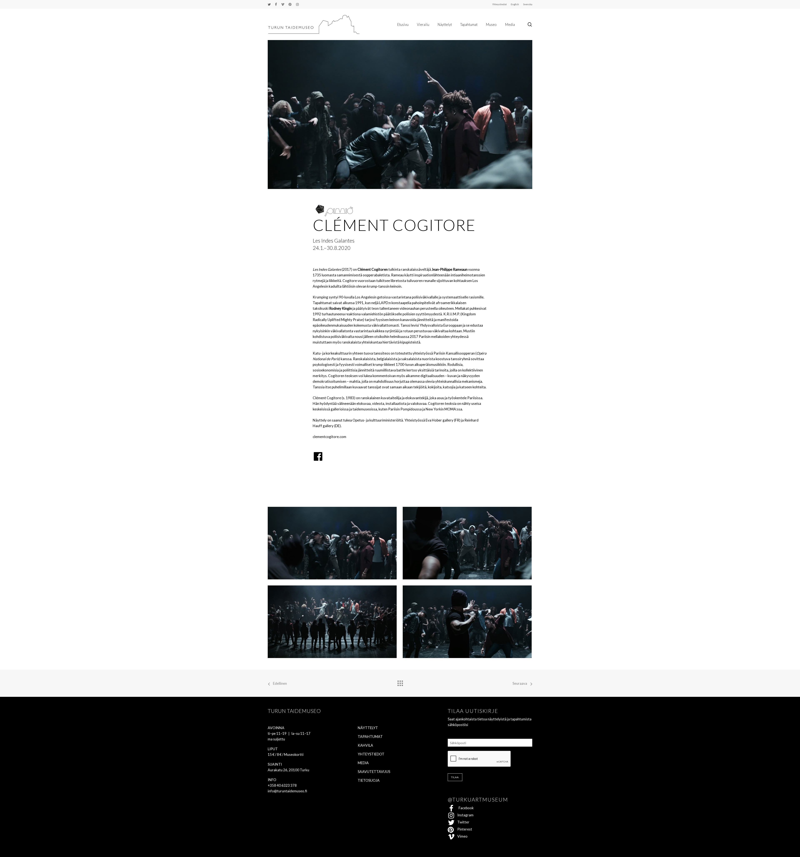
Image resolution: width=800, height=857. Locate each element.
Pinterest (463, 829)
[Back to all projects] (400, 682)
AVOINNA (276, 728)
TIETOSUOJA (369, 780)
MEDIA (363, 763)
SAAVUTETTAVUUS (374, 771)
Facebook (464, 808)
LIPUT (273, 749)
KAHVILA (365, 745)
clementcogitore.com (329, 436)
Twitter (462, 822)
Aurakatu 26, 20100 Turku (288, 770)
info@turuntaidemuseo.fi (287, 791)
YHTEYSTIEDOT (371, 754)
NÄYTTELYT (368, 728)
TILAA (455, 777)
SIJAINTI (275, 764)
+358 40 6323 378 (282, 785)
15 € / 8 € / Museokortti (286, 754)
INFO (272, 780)
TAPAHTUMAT (370, 736)
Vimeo (461, 836)
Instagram (464, 815)
